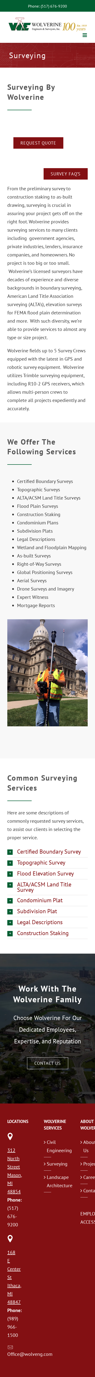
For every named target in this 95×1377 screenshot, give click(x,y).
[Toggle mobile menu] (85, 35)
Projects (84, 1164)
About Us (84, 1146)
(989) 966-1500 (12, 1326)
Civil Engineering (48, 1146)
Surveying (48, 1164)
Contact (84, 1190)
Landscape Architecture (48, 1181)
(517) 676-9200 (12, 1216)
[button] (47, 852)
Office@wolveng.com (29, 1354)
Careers (84, 1177)
